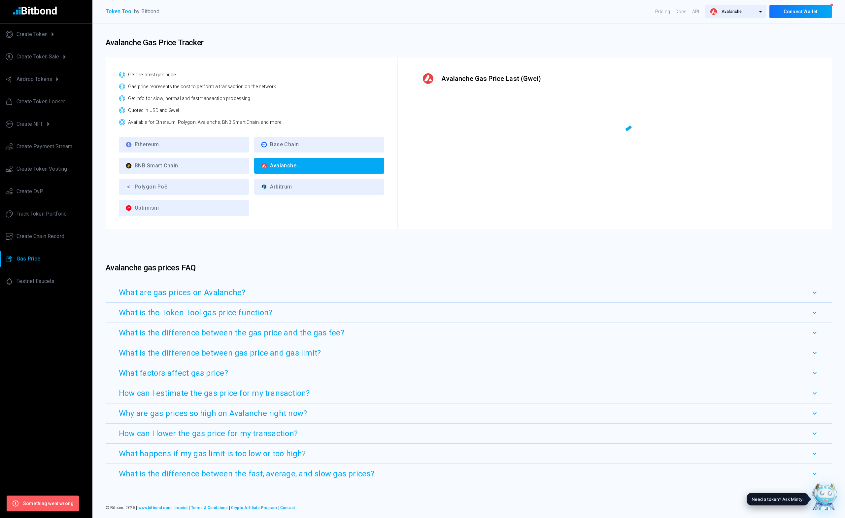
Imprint (181, 507)
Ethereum (147, 144)
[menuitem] (735, 11)
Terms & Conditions (209, 507)
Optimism (147, 208)
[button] (468, 292)
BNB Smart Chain (156, 165)
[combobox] (735, 11)
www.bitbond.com (155, 507)
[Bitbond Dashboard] (46, 12)
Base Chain (284, 144)
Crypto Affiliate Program (254, 507)
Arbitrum (281, 187)
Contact (287, 507)
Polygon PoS (151, 187)
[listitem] (46, 34)
